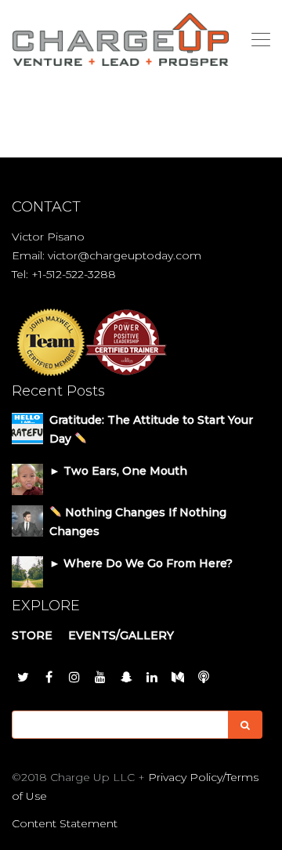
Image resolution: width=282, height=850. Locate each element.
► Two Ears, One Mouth (118, 471)
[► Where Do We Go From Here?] (27, 571)
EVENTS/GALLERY (121, 635)
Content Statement (65, 823)
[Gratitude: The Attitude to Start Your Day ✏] (27, 428)
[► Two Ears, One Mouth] (27, 479)
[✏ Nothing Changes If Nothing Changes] (27, 520)
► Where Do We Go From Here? (141, 563)
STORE (32, 635)
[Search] (245, 725)
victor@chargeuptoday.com (124, 255)
